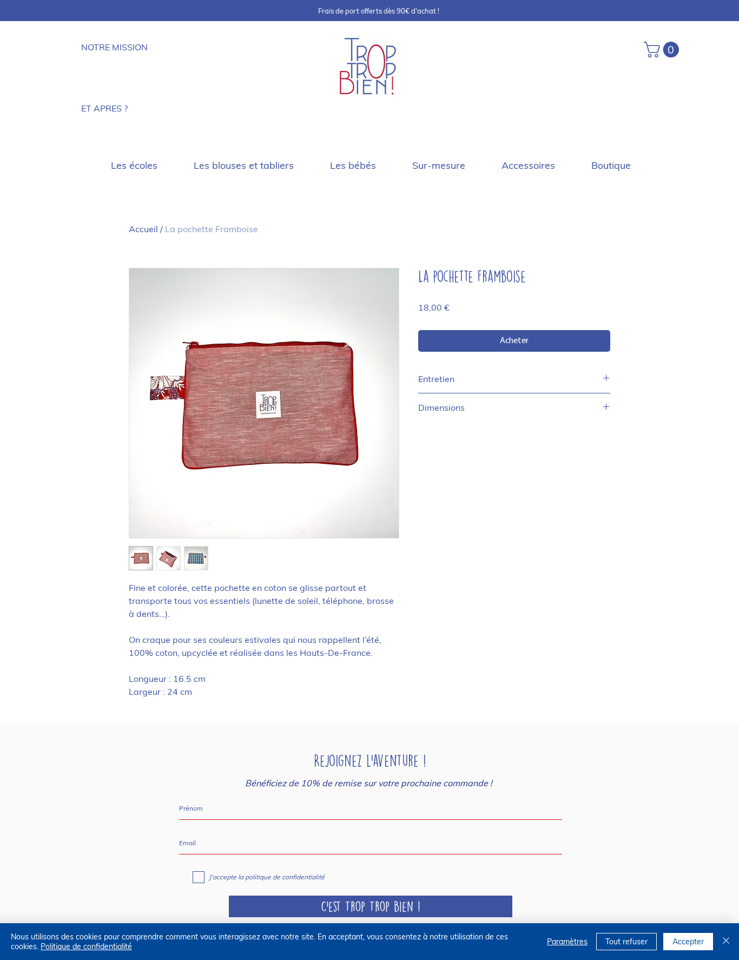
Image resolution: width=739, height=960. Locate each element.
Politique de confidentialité (86, 946)
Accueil (143, 228)
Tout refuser (626, 941)
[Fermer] (726, 941)
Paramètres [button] (567, 941)
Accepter (688, 941)
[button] (663, 49)
